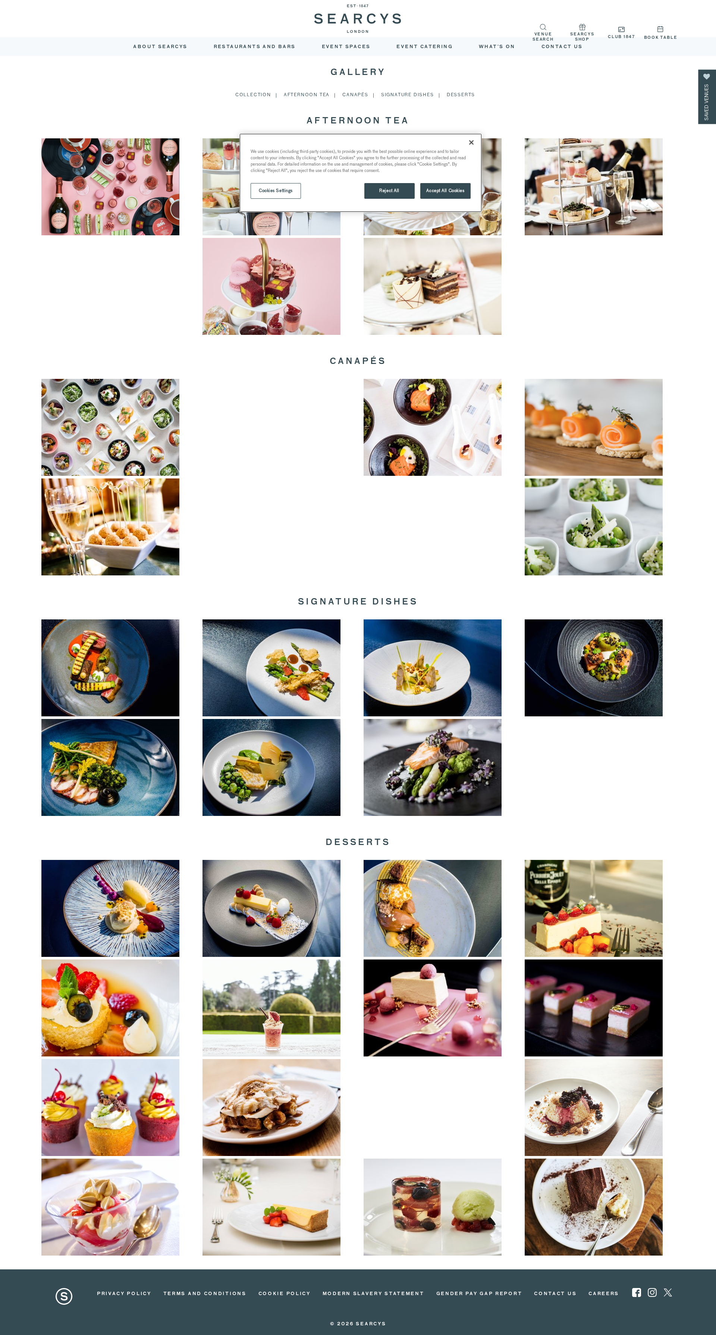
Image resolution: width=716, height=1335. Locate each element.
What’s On (497, 47)
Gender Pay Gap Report (479, 1294)
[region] (360, 173)
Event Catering (424, 47)
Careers (603, 1294)
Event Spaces (346, 47)
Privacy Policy (124, 1294)
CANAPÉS (355, 94)
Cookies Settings (276, 191)
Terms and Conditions (204, 1294)
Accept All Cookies (445, 191)
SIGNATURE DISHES (407, 94)
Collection (253, 94)
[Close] (471, 142)
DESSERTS (461, 94)
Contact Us (555, 1294)
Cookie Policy (284, 1294)
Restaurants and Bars (255, 47)
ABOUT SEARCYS (160, 47)
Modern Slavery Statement (373, 1294)
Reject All (389, 191)
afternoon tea (307, 94)
